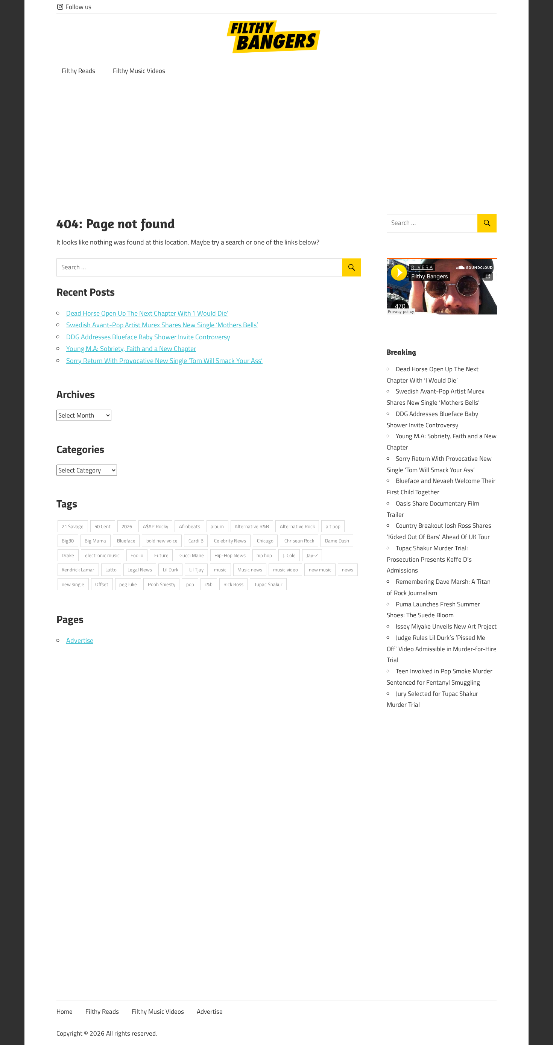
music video (285, 569)
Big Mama (95, 540)
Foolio (137, 555)
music (220, 569)
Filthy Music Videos (139, 71)
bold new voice (162, 540)
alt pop (333, 526)
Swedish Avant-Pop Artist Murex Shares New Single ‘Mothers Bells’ (162, 325)
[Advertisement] (276, 138)
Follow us (77, 7)
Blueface (126, 540)
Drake (68, 555)
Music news (249, 569)
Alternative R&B (252, 526)
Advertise (79, 640)
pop (190, 584)
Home (64, 1011)
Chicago (265, 540)
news (347, 569)
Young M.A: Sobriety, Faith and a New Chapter (131, 348)
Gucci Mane (191, 555)
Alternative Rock (297, 526)
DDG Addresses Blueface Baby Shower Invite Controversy (148, 337)
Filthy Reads (78, 71)
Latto (111, 569)
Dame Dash (337, 540)
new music (320, 569)
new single (73, 584)
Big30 (68, 540)
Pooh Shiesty (161, 584)
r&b (209, 584)
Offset (101, 584)
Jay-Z (312, 555)
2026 (127, 526)
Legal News (140, 569)
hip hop (264, 555)
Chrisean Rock (299, 540)
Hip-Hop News (230, 555)
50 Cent (102, 526)
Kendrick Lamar (78, 569)
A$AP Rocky (155, 526)
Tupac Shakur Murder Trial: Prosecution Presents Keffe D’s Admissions (429, 559)
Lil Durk (170, 569)
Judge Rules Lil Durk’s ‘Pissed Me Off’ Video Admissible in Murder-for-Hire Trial (442, 649)
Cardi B (196, 540)
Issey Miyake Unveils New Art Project (446, 626)
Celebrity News (230, 540)
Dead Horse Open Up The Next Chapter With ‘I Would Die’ (147, 313)
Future (161, 555)
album (217, 526)
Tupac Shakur (268, 584)
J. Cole (289, 555)
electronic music (102, 555)
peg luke (128, 584)
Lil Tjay (196, 569)
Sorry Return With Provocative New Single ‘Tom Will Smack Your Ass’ (164, 360)
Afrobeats (189, 526)
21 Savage (73, 526)
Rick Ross (233, 584)
